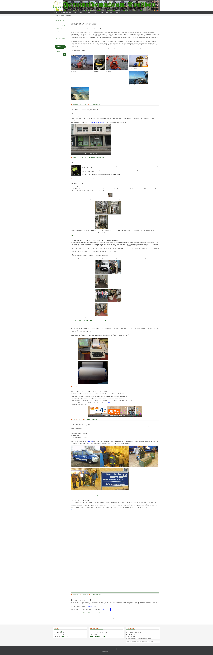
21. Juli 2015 (83, 235)
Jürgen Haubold (75, 235)
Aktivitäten (93, 157)
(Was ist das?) (65, 636)
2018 (91, 104)
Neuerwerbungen (96, 104)
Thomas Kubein (75, 157)
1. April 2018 (84, 157)
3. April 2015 (84, 495)
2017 (92, 178)
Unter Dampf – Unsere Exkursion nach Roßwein (60, 39)
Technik (105, 235)
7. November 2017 (85, 178)
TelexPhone (108, 386)
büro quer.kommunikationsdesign (98, 122)
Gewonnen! (75, 326)
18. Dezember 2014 (81, 612)
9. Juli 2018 (85, 104)
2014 (89, 612)
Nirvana (107, 653)
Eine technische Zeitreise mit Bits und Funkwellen (60, 29)
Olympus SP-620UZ (91, 606)
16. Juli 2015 (85, 320)
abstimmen (110, 402)
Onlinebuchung (60, 46)
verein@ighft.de (60, 631)
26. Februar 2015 (84, 594)
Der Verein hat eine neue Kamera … (84, 600)
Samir (73, 386)
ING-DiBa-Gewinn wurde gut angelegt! (85, 110)
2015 (90, 235)
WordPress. (111, 653)
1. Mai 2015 (79, 419)
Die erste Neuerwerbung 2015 (82, 500)
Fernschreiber (94, 386)
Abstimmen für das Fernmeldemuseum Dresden (89, 391)
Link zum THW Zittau (75, 492)
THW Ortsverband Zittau (107, 427)
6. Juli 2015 (79, 386)
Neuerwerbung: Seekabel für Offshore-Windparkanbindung (93, 29)
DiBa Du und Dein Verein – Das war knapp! (87, 163)
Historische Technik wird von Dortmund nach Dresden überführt (95, 240)
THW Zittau (90, 441)
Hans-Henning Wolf (76, 104)
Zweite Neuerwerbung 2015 (81, 425)
